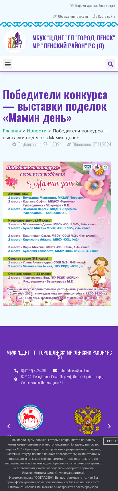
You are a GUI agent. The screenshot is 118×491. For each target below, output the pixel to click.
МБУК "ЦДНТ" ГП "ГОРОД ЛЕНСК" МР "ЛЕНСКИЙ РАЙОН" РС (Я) (73, 41)
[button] (7, 64)
